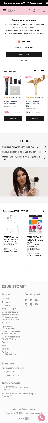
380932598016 (10, 249)
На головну (24, 54)
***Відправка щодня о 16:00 (13, 3)
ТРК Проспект (12, 237)
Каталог (24, 60)
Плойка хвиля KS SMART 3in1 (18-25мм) (33, 103)
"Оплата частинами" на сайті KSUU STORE (11, 318)
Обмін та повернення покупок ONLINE (11, 338)
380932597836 (33, 254)
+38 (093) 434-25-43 (11, 375)
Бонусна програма (9, 309)
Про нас (5, 342)
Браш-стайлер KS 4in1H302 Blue (11, 102)
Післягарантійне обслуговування (8, 327)
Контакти (6, 305)
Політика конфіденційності (9, 353)
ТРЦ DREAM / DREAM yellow (35, 238)
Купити (13, 118)
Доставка (6, 302)
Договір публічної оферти (24, 409)
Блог (4, 346)
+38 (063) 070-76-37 (11, 371)
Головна (5, 299)
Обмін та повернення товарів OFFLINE (11, 332)
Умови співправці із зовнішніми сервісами (11, 313)
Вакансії (5, 349)
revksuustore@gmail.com (13, 368)
